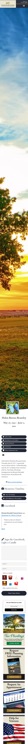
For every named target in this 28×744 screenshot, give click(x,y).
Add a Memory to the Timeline (11, 440)
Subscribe (14, 609)
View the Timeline (10, 494)
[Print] (3, 455)
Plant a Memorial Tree (11, 450)
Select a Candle (7, 573)
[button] (23, 5)
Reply (3, 529)
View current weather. (14, 482)
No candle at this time (11, 588)
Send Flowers (8, 447)
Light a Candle (8, 436)
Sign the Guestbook (9, 443)
